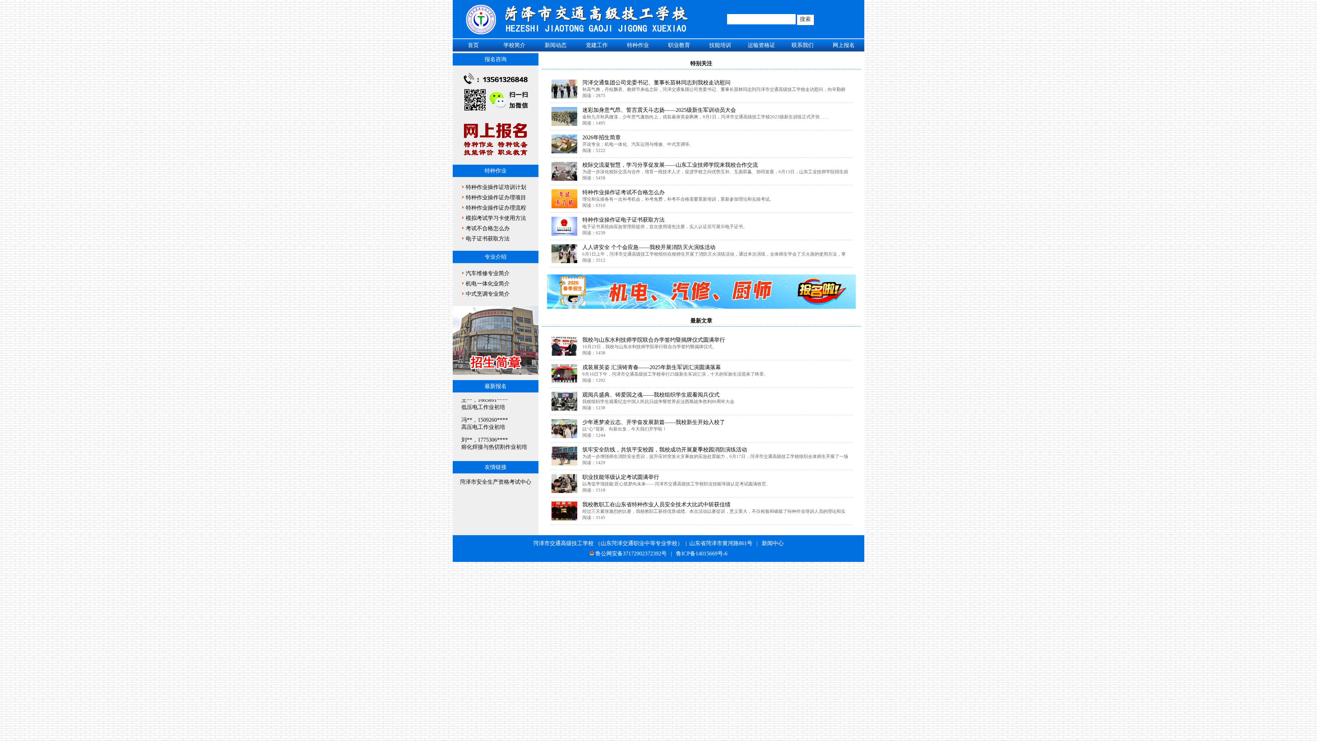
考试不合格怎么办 (488, 228)
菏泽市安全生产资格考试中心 (495, 482)
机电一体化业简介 (488, 283)
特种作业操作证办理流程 (496, 208)
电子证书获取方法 (488, 239)
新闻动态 (556, 45)
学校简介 (514, 45)
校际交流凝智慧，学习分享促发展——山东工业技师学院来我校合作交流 (670, 165)
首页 (473, 45)
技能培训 (720, 45)
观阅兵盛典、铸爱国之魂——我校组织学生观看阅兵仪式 (651, 395)
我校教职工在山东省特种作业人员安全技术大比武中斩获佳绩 (656, 504)
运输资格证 (761, 45)
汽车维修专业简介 (488, 273)
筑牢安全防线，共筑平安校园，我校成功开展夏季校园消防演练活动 (664, 449)
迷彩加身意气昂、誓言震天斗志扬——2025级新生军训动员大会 (659, 110)
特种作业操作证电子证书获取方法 (623, 220)
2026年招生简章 (601, 137)
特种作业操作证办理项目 (496, 197)
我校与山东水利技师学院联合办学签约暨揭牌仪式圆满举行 (653, 340)
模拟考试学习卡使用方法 (496, 218)
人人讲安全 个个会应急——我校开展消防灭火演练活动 (648, 247)
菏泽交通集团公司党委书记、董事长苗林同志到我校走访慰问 (656, 82)
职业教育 (679, 45)
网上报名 (844, 45)
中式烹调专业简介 (488, 294)
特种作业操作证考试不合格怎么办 (623, 192)
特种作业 (638, 45)
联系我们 (803, 45)
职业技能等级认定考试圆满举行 (620, 477)
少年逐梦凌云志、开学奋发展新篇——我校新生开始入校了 (653, 422)
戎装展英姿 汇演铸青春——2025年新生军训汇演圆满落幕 (651, 367)
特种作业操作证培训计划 (496, 187)
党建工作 (597, 45)
